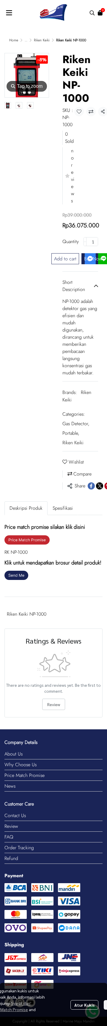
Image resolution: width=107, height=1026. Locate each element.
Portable (70, 433)
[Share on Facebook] (91, 485)
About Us (13, 753)
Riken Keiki (42, 40)
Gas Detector (75, 423)
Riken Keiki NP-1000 (26, 614)
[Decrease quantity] (85, 241)
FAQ (8, 836)
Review (53, 704)
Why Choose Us (20, 764)
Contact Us (15, 815)
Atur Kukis (84, 1005)
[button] (92, 13)
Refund (11, 858)
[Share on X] (99, 485)
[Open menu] (9, 13)
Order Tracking (19, 847)
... (26, 40)
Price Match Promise (24, 775)
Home (13, 40)
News (9, 786)
